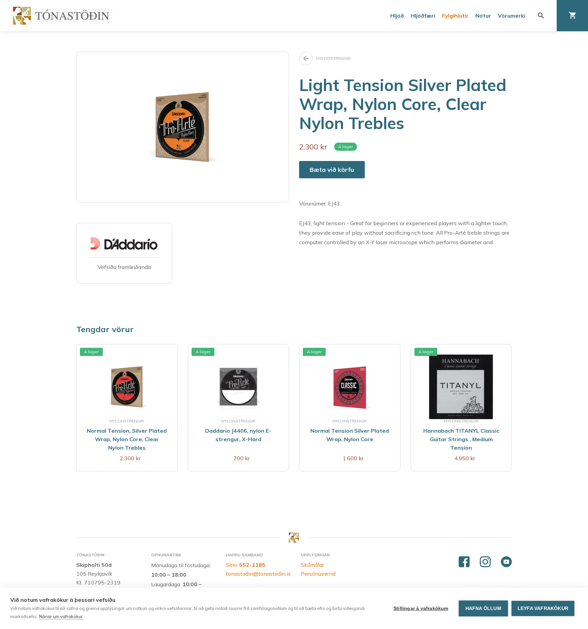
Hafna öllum (483, 608)
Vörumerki (511, 15)
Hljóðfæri (423, 15)
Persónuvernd (318, 573)
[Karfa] (572, 15)
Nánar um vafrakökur (61, 616)
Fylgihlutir (455, 15)
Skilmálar (312, 564)
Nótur (483, 15)
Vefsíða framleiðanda (124, 267)
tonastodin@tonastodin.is (258, 573)
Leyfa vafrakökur (543, 608)
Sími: (245, 564)
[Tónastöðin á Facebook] (464, 562)
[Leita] (541, 15)
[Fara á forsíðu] (61, 16)
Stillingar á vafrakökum (420, 608)
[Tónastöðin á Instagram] (485, 562)
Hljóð (397, 15)
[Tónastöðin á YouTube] (506, 562)
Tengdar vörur (105, 329)
